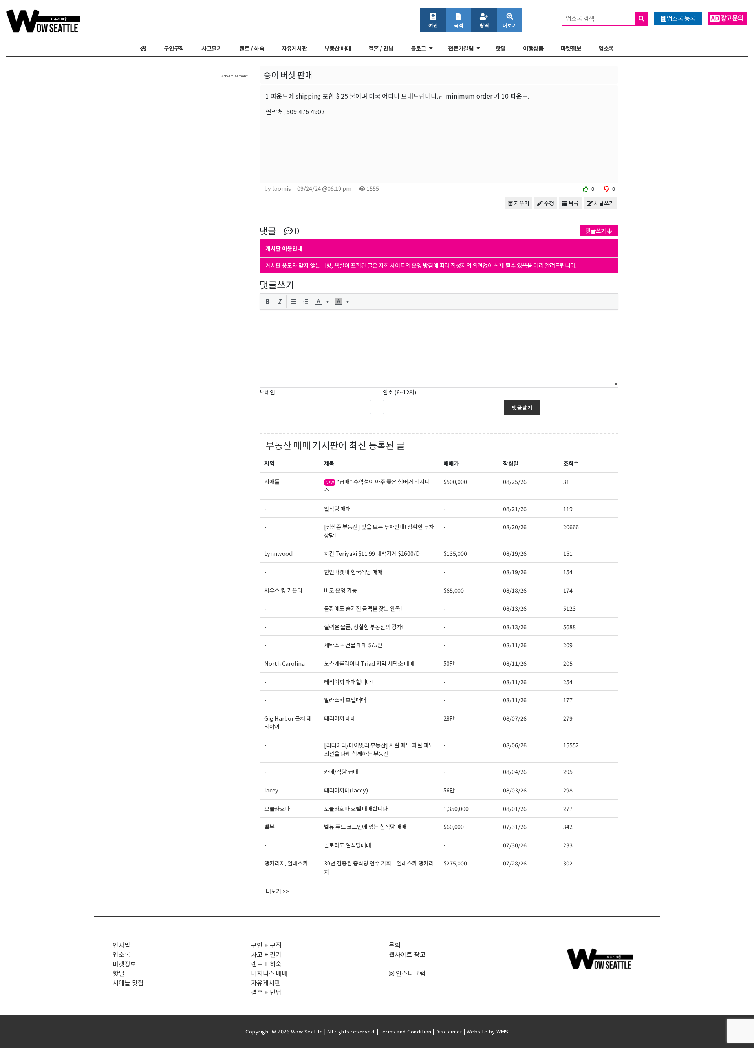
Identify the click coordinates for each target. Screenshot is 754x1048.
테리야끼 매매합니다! (348, 681)
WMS (502, 1031)
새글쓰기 (603, 203)
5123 (569, 608)
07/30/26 (515, 845)
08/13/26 (515, 608)
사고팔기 (211, 48)
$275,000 (455, 863)
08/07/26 (515, 718)
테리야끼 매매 (340, 718)
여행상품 (533, 48)
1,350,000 (456, 808)
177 (568, 700)
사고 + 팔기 (266, 954)
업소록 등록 (680, 18)
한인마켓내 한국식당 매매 (353, 572)
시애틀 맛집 (128, 982)
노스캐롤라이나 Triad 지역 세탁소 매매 (369, 663)
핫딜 (501, 48)
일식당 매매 (337, 508)
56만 (449, 790)
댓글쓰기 (596, 230)
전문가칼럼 (461, 48)
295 (568, 771)
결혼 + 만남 (266, 992)
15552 (571, 745)
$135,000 (455, 553)
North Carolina (284, 663)
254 (568, 681)
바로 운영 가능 (340, 590)
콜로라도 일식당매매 (347, 845)
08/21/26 (515, 508)
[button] (267, 301)
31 (566, 481)
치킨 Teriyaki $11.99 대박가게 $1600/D (372, 553)
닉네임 (267, 392)
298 (568, 790)
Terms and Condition (406, 1031)
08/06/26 (515, 745)
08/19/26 (515, 553)
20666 (571, 526)
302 (568, 863)
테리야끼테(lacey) (346, 790)
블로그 (418, 48)
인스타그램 (409, 973)
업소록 (606, 48)
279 (568, 718)
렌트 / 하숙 (251, 48)
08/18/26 (515, 590)
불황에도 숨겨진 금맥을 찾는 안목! (363, 608)
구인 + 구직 (266, 944)
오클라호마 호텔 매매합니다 (356, 808)
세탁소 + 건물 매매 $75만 (353, 645)
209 (568, 645)
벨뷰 (269, 826)
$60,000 (453, 826)
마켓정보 (571, 48)
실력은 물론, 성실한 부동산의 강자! (363, 627)
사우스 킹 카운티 (283, 590)
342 (568, 826)
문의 (395, 944)
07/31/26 (515, 826)
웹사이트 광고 (407, 954)
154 (568, 572)
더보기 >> (277, 891)
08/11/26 (515, 645)
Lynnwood (278, 553)
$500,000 (455, 481)
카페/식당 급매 (341, 771)
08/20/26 (515, 526)
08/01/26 (515, 808)
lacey (271, 790)
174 (568, 590)
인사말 (121, 944)
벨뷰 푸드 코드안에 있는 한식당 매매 (365, 826)
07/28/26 (515, 863)
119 (568, 508)
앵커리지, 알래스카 (286, 863)
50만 (449, 663)
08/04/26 (515, 771)
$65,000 (453, 590)
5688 (569, 627)
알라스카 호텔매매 (345, 700)
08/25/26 (515, 481)
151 (568, 553)
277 (568, 808)
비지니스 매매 (269, 973)
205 (568, 663)
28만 (449, 718)
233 (568, 845)
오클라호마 (277, 808)
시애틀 (272, 481)
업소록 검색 (581, 18)
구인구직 (174, 48)
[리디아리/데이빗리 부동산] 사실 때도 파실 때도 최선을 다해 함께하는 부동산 (379, 749)
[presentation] (267, 301)
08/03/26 (515, 790)
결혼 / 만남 (380, 48)
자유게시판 (294, 48)
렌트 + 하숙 (266, 963)
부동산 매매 (337, 48)
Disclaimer (449, 1031)
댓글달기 (522, 407)
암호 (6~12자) (399, 392)
